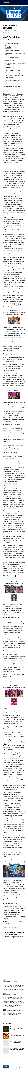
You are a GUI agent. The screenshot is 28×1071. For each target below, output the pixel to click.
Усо (19, 863)
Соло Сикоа (20, 93)
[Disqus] (14, 957)
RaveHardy (6, 32)
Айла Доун (14, 687)
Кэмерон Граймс (7, 628)
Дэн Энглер (21, 75)
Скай (5, 743)
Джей (10, 863)
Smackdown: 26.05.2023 (18, 50)
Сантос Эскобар (19, 862)
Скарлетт (20, 662)
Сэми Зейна (15, 118)
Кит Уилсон (8, 314)
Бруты (14, 314)
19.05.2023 (6, 31)
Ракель (5, 734)
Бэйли (23, 742)
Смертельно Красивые (9, 312)
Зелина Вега (16, 390)
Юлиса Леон (16, 689)
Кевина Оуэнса (7, 118)
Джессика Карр (13, 75)
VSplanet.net (5, 2)
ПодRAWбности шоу (10, 67)
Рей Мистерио (10, 862)
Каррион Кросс (17, 654)
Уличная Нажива (9, 583)
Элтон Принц (20, 312)
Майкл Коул (17, 80)
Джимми (15, 863)
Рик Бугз (22, 585)
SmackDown (7, 927)
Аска (9, 390)
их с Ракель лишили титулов (10, 719)
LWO (4, 862)
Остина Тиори (15, 753)
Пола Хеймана (7, 95)
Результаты (15, 927)
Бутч (18, 314)
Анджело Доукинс (8, 585)
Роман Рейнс (6, 93)
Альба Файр (6, 687)
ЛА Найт (17, 585)
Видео (17, 31)
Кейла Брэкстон (18, 70)
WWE (13, 31)
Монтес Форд (18, 583)
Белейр (20, 430)
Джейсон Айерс (9, 77)
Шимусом (17, 316)
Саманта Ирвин (17, 73)
